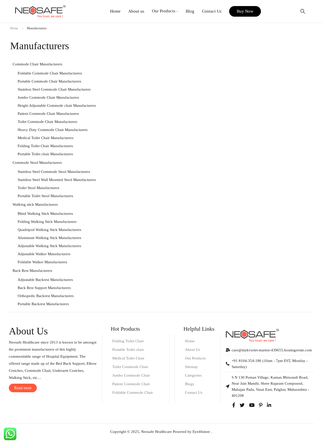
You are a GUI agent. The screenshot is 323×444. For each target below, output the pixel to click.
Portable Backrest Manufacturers (43, 304)
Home (14, 28)
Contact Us (193, 392)
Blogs (189, 384)
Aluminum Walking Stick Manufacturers (49, 238)
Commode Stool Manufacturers (37, 163)
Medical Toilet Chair (128, 358)
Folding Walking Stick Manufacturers (47, 222)
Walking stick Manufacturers (35, 204)
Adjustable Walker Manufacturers (44, 254)
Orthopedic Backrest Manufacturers (46, 296)
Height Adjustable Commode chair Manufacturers (57, 105)
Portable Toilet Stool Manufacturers (45, 196)
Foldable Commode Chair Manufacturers (50, 73)
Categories (193, 375)
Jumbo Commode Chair (131, 375)
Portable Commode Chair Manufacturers (49, 81)
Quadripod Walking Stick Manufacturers (49, 230)
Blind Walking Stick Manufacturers (45, 214)
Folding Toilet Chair (128, 341)
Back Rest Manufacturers (32, 271)
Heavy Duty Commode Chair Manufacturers (53, 130)
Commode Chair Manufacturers (37, 64)
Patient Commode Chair (131, 384)
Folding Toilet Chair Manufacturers (45, 146)
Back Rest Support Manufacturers (44, 288)
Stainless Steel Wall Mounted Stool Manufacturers (57, 180)
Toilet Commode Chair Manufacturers (47, 122)
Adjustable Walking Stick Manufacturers (49, 246)
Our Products (195, 358)
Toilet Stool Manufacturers (38, 188)
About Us (192, 350)
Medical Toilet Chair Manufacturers (45, 138)
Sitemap (191, 367)
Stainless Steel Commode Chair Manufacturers (54, 89)
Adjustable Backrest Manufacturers (45, 280)
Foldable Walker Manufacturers (42, 262)
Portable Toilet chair (128, 350)
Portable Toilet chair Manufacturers (45, 154)
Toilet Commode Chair (130, 367)
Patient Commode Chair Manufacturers (48, 114)
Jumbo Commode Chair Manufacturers (48, 97)
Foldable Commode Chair (132, 392)
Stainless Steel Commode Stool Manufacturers (54, 172)
